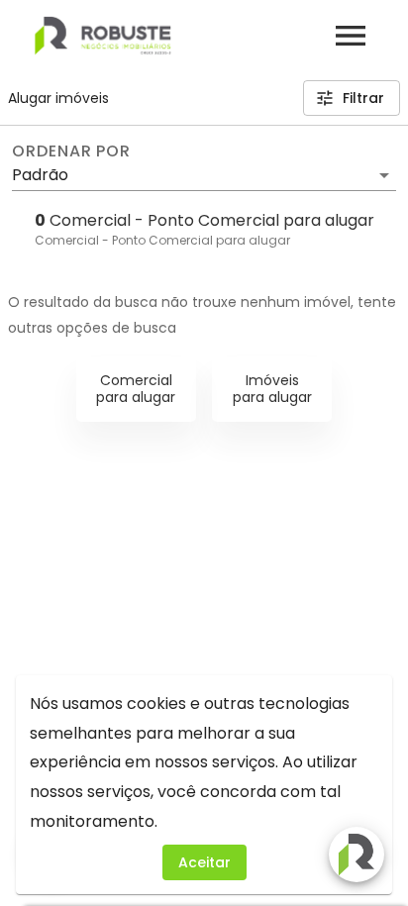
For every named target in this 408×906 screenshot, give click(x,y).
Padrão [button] (40, 174)
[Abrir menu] (350, 35)
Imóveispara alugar (272, 388)
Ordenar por (71, 151)
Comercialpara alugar (135, 388)
